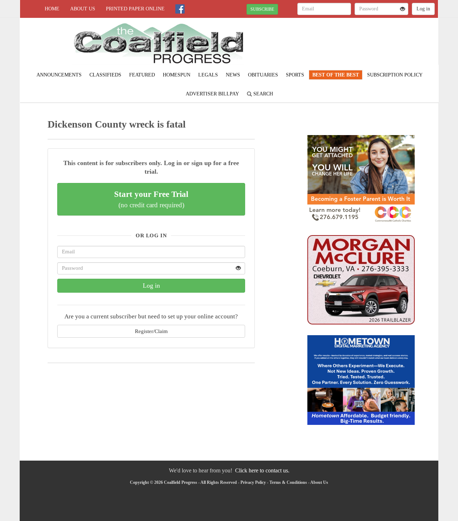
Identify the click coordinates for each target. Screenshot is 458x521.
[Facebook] (180, 9)
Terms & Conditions (288, 482)
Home (52, 8)
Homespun (176, 75)
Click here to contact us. (262, 470)
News (233, 75)
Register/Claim (151, 331)
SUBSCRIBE (262, 9)
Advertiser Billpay (212, 93)
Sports (295, 75)
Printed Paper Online (135, 8)
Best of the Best (335, 75)
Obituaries (263, 75)
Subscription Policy (395, 75)
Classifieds (105, 75)
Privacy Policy (253, 482)
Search (262, 93)
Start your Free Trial (151, 199)
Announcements (59, 75)
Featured (142, 75)
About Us (82, 8)
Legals (208, 75)
